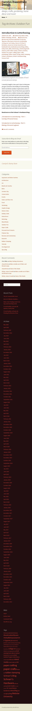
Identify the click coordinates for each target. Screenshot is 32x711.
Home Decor (5, 216)
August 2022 (7, 372)
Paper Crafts (25, 35)
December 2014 (8, 602)
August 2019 (7, 466)
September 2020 (8, 433)
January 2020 (7, 452)
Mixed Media (5, 222)
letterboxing (15, 49)
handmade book (6, 47)
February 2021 (7, 419)
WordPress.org (8, 622)
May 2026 (6, 324)
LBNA (10, 49)
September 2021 (8, 399)
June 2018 (6, 494)
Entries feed (7, 616)
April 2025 (6, 327)
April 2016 (6, 563)
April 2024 (6, 344)
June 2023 (6, 358)
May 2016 (6, 560)
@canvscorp (5, 39)
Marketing (4, 219)
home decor (11, 653)
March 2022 (7, 383)
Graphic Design (6, 208)
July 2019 (6, 469)
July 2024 (6, 336)
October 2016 (7, 549)
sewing (5, 686)
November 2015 (8, 577)
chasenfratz (5, 264)
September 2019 (8, 463)
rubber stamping (25, 54)
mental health (6, 659)
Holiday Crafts (5, 213)
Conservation (5, 194)
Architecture (5, 180)
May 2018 (6, 496)
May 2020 (6, 441)
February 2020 (7, 449)
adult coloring (11, 642)
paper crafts (20, 52)
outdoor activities (22, 50)
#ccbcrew (22, 39)
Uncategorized (6, 247)
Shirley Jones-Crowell (7, 271)
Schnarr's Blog (10, 675)
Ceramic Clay (5, 191)
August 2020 (7, 435)
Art (2, 183)
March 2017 (7, 535)
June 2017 (6, 527)
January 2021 (7, 421)
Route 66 (4, 238)
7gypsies (4, 41)
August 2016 (7, 555)
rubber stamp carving (14, 54)
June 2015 (6, 591)
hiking (22, 47)
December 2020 (8, 424)
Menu (3, 17)
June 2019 (6, 471)
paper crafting (13, 52)
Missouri (11, 659)
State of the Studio (15, 268)
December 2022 (8, 366)
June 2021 (6, 408)
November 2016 (8, 546)
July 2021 (6, 405)
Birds (3, 188)
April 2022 (6, 380)
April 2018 (6, 499)
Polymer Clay (5, 233)
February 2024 (7, 347)
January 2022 (7, 388)
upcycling (8, 693)
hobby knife (5, 49)
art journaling (17, 642)
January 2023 (7, 363)
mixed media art (12, 662)
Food (3, 202)
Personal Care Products (8, 230)
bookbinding (23, 41)
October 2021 (7, 397)
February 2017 (7, 538)
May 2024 (6, 341)
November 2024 (8, 333)
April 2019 (6, 474)
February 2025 (7, 330)
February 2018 (7, 505)
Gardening (4, 205)
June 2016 (6, 557)
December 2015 (8, 574)
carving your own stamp (8, 43)
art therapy (6, 644)
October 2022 (7, 369)
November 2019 (8, 458)
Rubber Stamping (6, 37)
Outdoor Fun (17, 35)
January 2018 (7, 507)
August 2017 (7, 521)
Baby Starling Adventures (16, 261)
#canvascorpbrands (14, 39)
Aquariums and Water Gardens (10, 177)
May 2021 (6, 410)
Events (3, 197)
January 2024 (7, 349)
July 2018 (6, 491)
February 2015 (7, 599)
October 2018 (7, 485)
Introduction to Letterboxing (16, 33)
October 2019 (7, 460)
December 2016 (8, 543)
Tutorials (14, 37)
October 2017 (7, 516)
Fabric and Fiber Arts (7, 200)
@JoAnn (6, 642)
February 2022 (7, 385)
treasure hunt (5, 58)
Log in (5, 613)
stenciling (13, 690)
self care (16, 683)
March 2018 (7, 502)
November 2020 (8, 427)
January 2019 (7, 480)
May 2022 (6, 377)
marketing (11, 655)
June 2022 (6, 374)
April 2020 (6, 444)
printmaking (5, 54)
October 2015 (7, 579)
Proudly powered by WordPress (10, 707)
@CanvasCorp (23, 37)
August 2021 (7, 402)
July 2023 (6, 355)
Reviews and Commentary (9, 236)
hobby (26, 47)
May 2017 (6, 530)
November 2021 (8, 394)
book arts (16, 41)
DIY (25, 45)
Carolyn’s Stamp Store (9, 163)
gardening (14, 651)
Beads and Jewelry (7, 186)
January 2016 (7, 571)
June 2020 (6, 438)
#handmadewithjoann (11, 635)
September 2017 (8, 518)
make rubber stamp (12, 50)
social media (11, 686)
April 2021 (6, 413)
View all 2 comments (8, 129)
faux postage (8, 651)
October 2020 (7, 430)
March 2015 (7, 596)
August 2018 (7, 488)
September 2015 (8, 582)
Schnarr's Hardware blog (19, 56)
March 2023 (7, 360)
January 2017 (7, 541)
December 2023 (8, 352)
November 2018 (8, 482)
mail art (17, 653)
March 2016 (7, 566)
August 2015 (7, 585)
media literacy (16, 657)
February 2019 (7, 477)
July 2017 (6, 524)
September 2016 (8, 552)
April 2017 (6, 532)
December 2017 (8, 510)
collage (10, 649)
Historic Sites (5, 211)
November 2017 (8, 513)
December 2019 (8, 455)
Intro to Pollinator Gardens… (11, 299)
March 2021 (7, 416)
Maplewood (6, 655)
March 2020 (7, 446)
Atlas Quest (10, 41)
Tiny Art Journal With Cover (11, 296)
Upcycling (4, 249)
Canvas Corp (11, 644)
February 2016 (7, 568)
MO (18, 662)
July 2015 (6, 588)
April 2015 (6, 593)
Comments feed (8, 619)
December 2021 (8, 391)
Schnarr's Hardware (7, 56)
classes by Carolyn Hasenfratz (16, 45)
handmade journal (15, 47)
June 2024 (6, 338)
